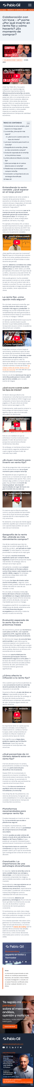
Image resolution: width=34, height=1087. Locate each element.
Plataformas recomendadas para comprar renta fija (16, 170)
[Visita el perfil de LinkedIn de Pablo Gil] (13, 1048)
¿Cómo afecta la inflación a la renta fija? (17, 159)
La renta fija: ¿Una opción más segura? (15, 133)
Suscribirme (10, 1026)
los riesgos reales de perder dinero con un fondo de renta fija (16, 368)
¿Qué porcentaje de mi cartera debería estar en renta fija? (15, 164)
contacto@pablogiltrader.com (13, 1044)
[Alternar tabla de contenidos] (27, 123)
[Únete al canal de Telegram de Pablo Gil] (20, 1048)
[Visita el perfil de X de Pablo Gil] (10, 1048)
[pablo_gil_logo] (14, 5)
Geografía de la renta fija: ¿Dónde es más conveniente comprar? (16, 148)
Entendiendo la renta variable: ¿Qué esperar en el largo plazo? (17, 127)
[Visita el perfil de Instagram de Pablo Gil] (7, 1048)
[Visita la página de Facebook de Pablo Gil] (17, 1048)
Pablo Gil (8, 179)
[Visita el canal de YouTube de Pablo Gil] (4, 1048)
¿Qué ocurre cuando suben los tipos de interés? (18, 138)
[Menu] (28, 5)
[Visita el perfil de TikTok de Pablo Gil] (15, 1048)
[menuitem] (28, 5)
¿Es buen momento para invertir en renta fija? (17, 143)
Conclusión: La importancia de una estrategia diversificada (17, 175)
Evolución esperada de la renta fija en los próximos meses (16, 154)
